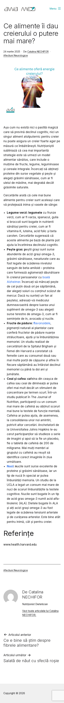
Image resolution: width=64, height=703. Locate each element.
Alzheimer (13, 282)
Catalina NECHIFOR (38, 51)
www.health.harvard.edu (20, 544)
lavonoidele (42, 323)
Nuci (10, 466)
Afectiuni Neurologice (15, 55)
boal (45, 277)
